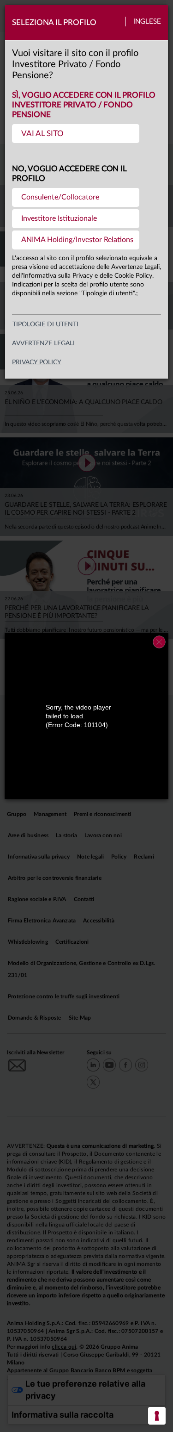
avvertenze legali (43, 343)
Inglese (147, 21)
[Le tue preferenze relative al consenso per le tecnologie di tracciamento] (157, 1416)
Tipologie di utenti (45, 324)
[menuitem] (75, 133)
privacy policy (36, 362)
